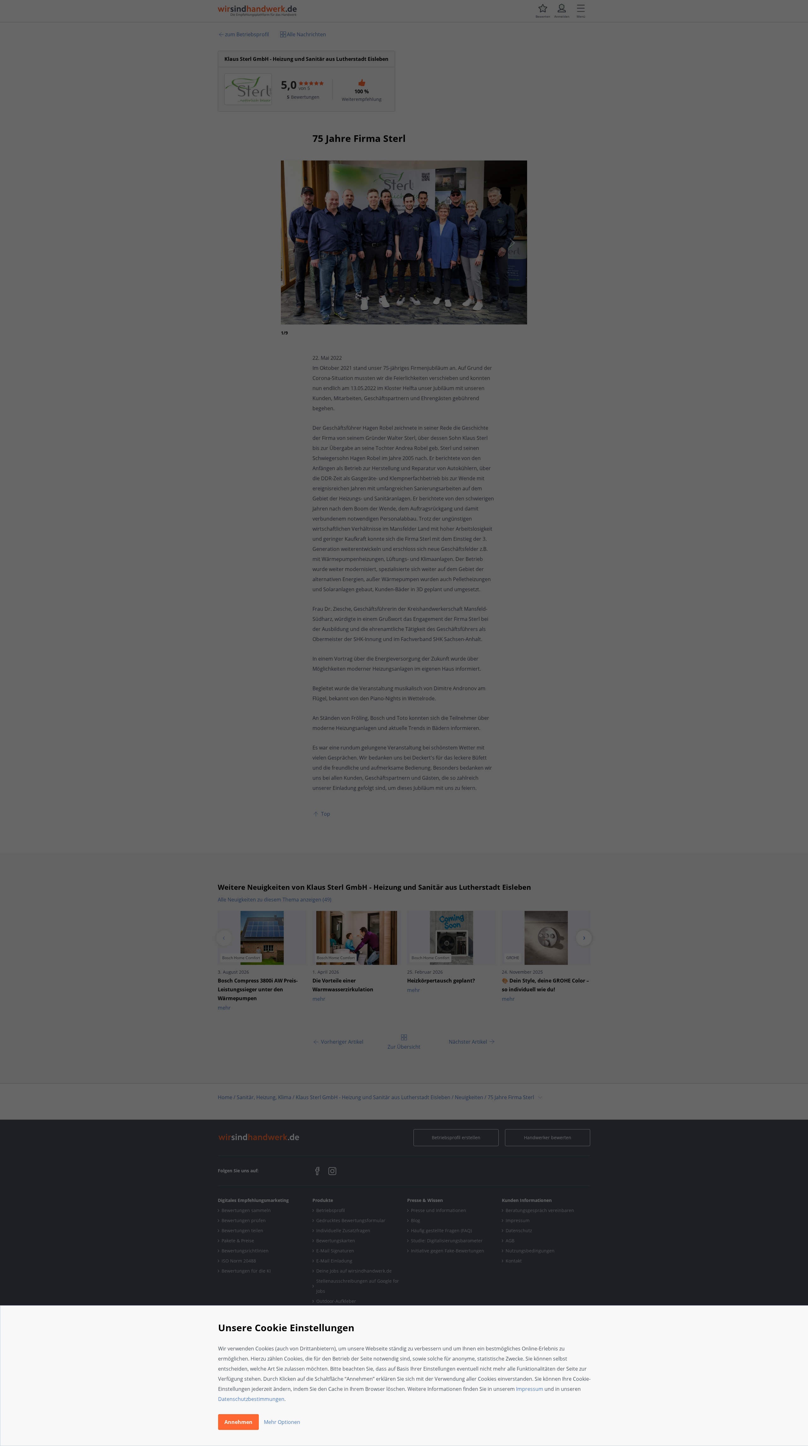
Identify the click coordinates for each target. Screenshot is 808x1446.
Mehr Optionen (282, 1422)
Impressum (529, 1388)
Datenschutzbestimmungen (251, 1399)
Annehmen (238, 1422)
